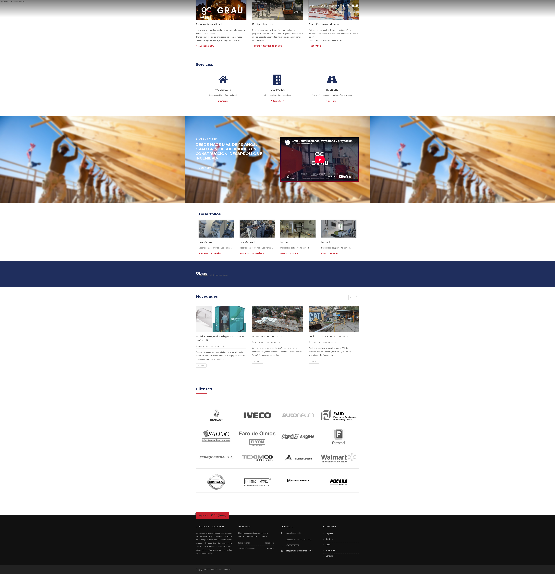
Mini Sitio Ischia (289, 253)
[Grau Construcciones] (222, 11)
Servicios (312, 12)
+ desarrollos (277, 101)
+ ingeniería (331, 101)
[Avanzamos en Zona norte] (277, 319)
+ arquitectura (223, 101)
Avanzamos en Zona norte (267, 336)
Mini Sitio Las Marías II (252, 253)
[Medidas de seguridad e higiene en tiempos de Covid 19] (221, 319)
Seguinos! (203, 515)
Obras (325, 12)
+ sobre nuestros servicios (267, 46)
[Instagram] (353, 6)
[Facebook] (343, 6)
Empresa (298, 12)
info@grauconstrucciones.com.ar (299, 551)
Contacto (354, 12)
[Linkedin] (348, 6)
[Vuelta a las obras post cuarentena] (334, 319)
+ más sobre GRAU (205, 46)
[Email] (357, 6)
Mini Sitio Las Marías (210, 253)
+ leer (201, 365)
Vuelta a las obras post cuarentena (328, 336)
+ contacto (315, 46)
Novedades (339, 12)
